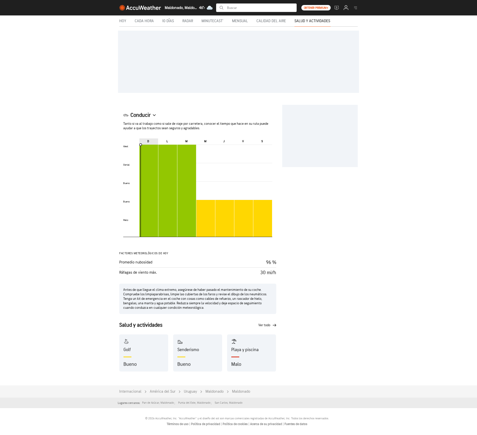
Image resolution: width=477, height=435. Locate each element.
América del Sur (162, 391)
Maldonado (214, 391)
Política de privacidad (206, 424)
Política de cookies (235, 424)
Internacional (130, 391)
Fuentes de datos (295, 424)
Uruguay (190, 391)
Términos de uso (178, 424)
